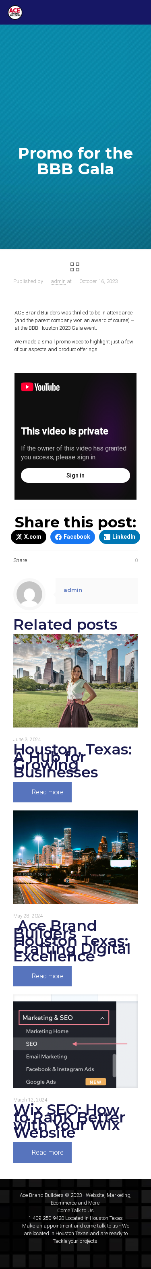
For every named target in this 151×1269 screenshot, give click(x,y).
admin (58, 281)
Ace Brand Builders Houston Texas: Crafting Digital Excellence (72, 940)
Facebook (77, 536)
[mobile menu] (140, 12)
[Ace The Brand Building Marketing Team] (15, 12)
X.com (32, 536)
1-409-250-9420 (46, 1218)
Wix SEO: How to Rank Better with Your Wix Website (69, 1120)
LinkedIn (123, 536)
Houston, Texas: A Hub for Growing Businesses (72, 760)
